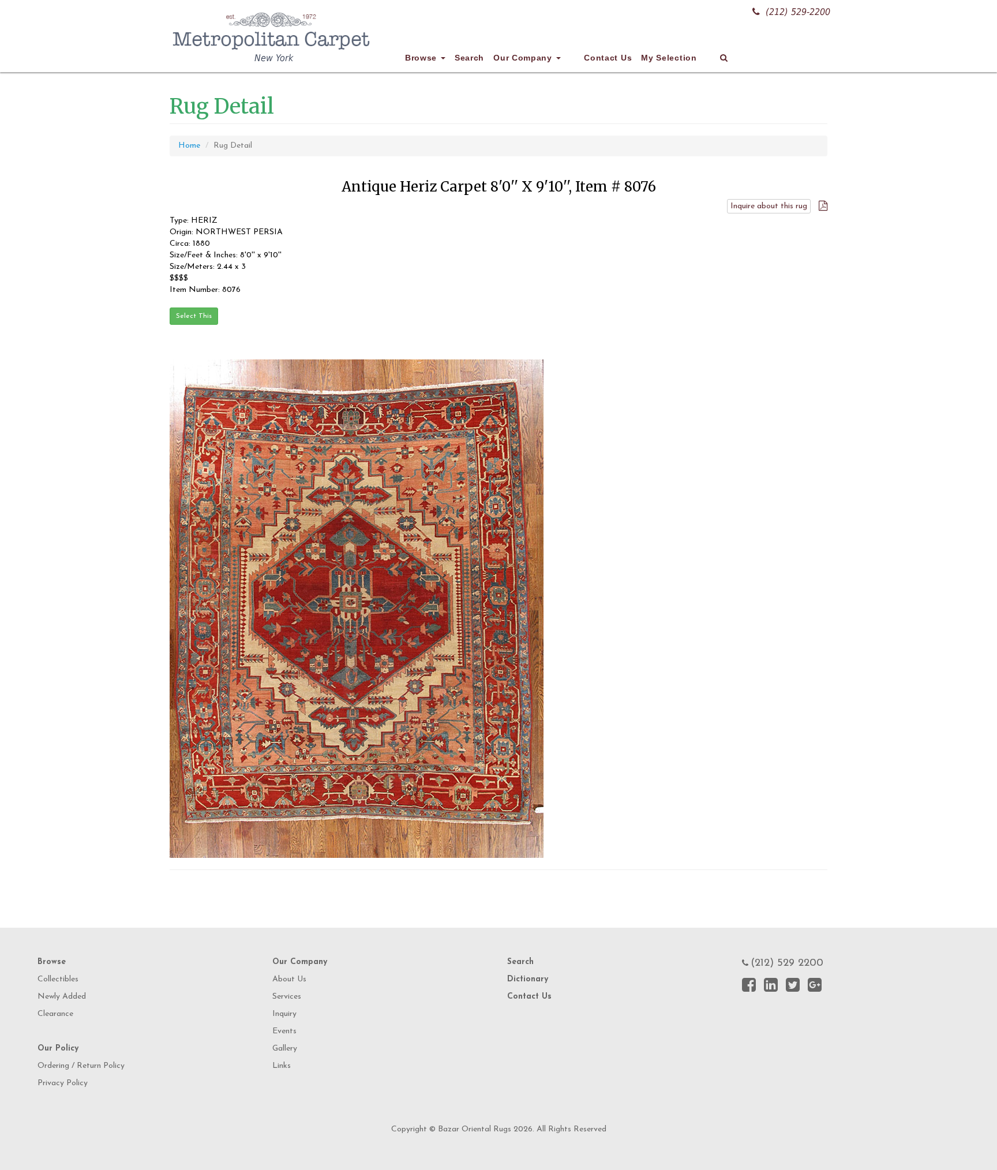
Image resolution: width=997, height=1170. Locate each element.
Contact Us (608, 57)
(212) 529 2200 (787, 963)
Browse (422, 57)
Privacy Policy (63, 1083)
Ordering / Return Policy (81, 1066)
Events (284, 1031)
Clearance (55, 1014)
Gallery (284, 1048)
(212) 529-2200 (798, 11)
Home (189, 145)
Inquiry (284, 1014)
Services (286, 996)
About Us (289, 979)
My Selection (668, 57)
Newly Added (62, 996)
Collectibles (58, 979)
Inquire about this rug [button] (768, 206)
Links (281, 1066)
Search (469, 57)
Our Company (523, 57)
